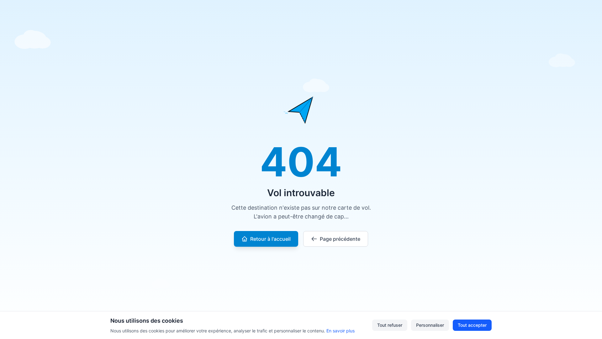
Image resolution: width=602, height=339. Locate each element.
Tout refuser (389, 325)
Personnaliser (430, 325)
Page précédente (340, 239)
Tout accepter (472, 325)
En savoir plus (340, 330)
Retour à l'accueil (270, 239)
